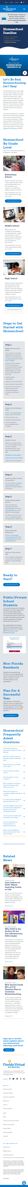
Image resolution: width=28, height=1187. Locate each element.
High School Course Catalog (13, 460)
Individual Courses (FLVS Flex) (12, 40)
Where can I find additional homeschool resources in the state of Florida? (11, 831)
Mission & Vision (7, 1089)
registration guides (16, 517)
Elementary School (8, 1155)
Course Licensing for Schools (11, 1120)
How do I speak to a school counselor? (11, 778)
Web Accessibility (8, 1132)
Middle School (7, 1151)
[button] (6, 2)
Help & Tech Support (8, 1124)
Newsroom (6, 1101)
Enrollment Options (9, 38)
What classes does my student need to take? (12, 765)
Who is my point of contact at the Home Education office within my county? (11, 785)
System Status (7, 1128)
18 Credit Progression (13, 305)
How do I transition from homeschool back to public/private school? (10, 823)
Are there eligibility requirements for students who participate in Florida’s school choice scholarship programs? (12, 808)
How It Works (14, 37)
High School (6, 1147)
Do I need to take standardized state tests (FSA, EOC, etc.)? (12, 800)
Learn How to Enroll (10, 584)
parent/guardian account (12, 510)
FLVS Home (6, 37)
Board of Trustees (8, 1093)
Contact (11, 2)
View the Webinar (10, 715)
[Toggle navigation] (24, 9)
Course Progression (12, 201)
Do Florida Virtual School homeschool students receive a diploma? (12, 750)
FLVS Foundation (7, 1108)
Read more (8, 906)
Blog (4, 1116)
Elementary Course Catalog (13, 455)
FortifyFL (5, 1136)
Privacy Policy (6, 1178)
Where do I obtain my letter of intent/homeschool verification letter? (12, 758)
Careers (16, 2)
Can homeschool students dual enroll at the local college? (12, 816)
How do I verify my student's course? (11, 771)
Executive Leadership (9, 1097)
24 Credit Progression (13, 309)
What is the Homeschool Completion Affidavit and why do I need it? (12, 793)
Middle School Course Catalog (14, 457)
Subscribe (8, 1050)
